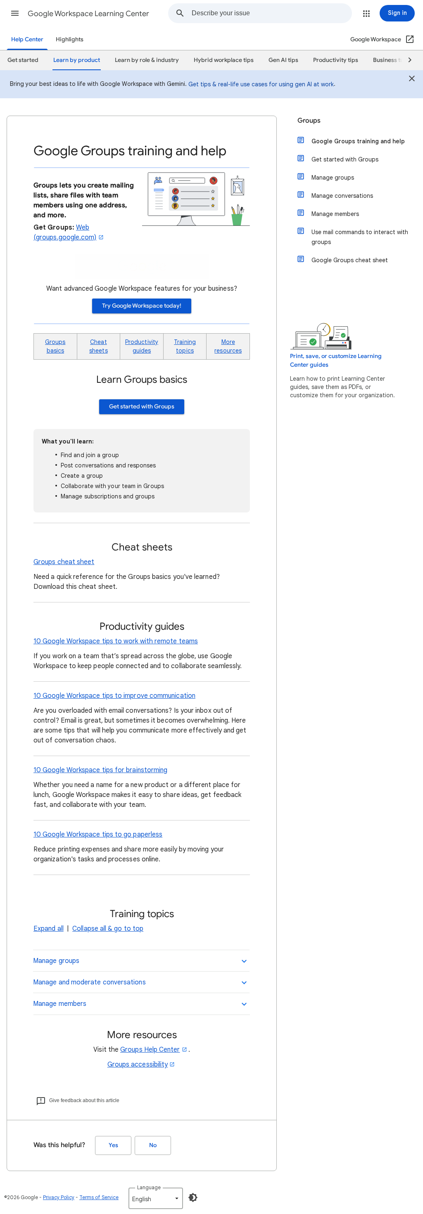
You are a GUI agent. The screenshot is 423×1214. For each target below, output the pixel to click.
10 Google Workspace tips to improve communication (114, 696)
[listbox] (155, 1198)
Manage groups (332, 177)
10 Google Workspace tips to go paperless (97, 834)
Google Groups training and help (358, 141)
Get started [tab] (22, 60)
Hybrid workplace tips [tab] (224, 60)
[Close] (412, 80)
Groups (309, 120)
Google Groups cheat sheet (349, 260)
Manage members (335, 214)
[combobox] (272, 13)
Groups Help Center (150, 1050)
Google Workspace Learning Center (88, 13)
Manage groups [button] (56, 961)
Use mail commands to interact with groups (359, 237)
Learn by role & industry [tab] (147, 60)
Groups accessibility (137, 1064)
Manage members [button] (59, 1004)
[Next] (406, 60)
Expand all (48, 929)
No (153, 1145)
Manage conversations (342, 195)
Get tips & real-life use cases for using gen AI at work (261, 84)
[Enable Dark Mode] (193, 1197)
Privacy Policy (58, 1197)
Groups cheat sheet (63, 562)
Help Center (27, 39)
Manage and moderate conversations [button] (89, 982)
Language (149, 1187)
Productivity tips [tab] (335, 60)
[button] (15, 13)
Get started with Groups (141, 406)
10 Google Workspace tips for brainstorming (100, 770)
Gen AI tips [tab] (283, 60)
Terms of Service (99, 1197)
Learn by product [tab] (76, 60)
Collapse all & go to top (107, 929)
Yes (113, 1145)
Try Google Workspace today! (141, 305)
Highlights (69, 39)
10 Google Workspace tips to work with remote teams (115, 641)
